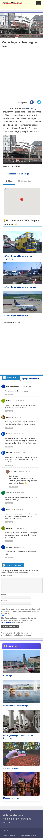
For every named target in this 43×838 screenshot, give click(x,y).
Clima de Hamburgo (11, 768)
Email (3, 600)
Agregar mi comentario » (30, 379)
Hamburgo (32, 108)
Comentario (7, 575)
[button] (38, 3)
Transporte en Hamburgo (17, 174)
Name (3, 594)
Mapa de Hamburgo (11, 798)
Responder (9, 394)
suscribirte (6, 622)
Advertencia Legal (9, 835)
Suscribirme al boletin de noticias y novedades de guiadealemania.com (16, 634)
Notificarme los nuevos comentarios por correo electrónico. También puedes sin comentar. (19, 620)
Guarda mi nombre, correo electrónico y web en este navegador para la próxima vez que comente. (20, 611)
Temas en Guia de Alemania (27, 835)
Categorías (26, 181)
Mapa (10, 181)
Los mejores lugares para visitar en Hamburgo (18, 737)
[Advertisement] (21, 74)
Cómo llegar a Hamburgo (16, 315)
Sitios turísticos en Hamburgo (15, 706)
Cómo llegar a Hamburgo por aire (20, 287)
